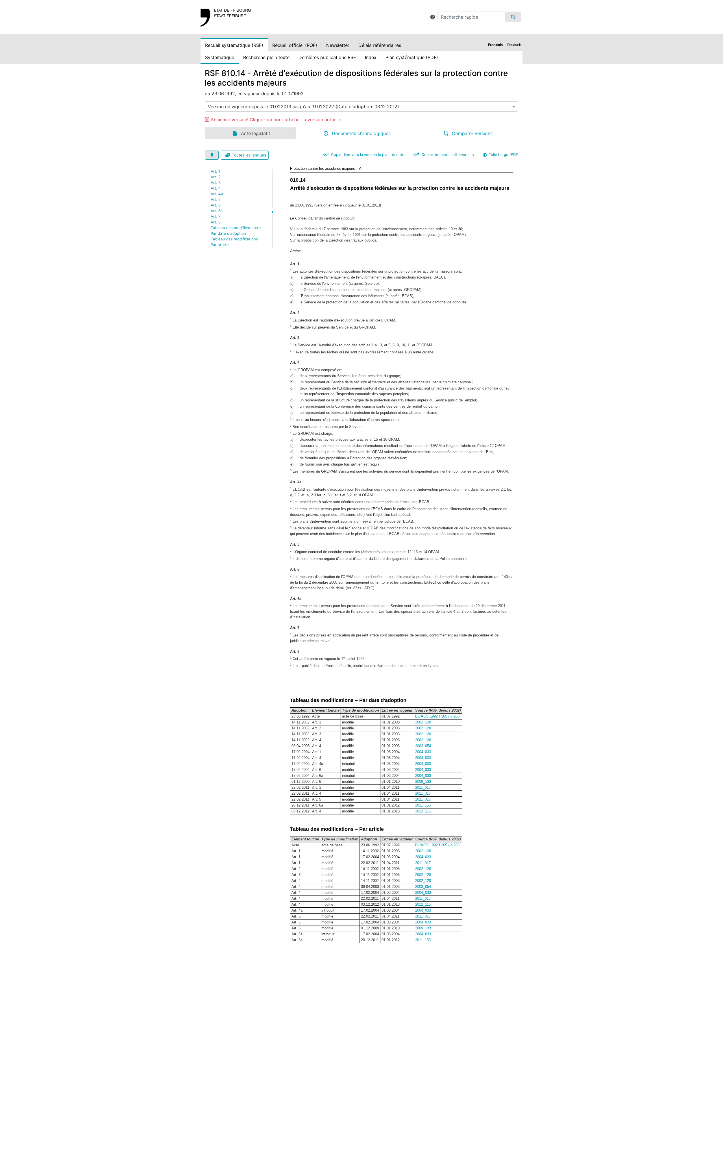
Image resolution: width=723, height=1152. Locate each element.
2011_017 (423, 787)
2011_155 (423, 805)
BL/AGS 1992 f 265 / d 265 (437, 716)
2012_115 (423, 811)
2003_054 (423, 746)
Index (370, 57)
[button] (432, 17)
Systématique (219, 57)
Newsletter (337, 45)
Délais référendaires (379, 45)
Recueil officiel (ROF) (294, 45)
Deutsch (514, 45)
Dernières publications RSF (327, 57)
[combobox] (361, 106)
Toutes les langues (249, 155)
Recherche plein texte (266, 57)
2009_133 (423, 781)
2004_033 (423, 752)
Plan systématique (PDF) (412, 57)
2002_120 (423, 722)
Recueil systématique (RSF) (234, 45)
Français (495, 45)
